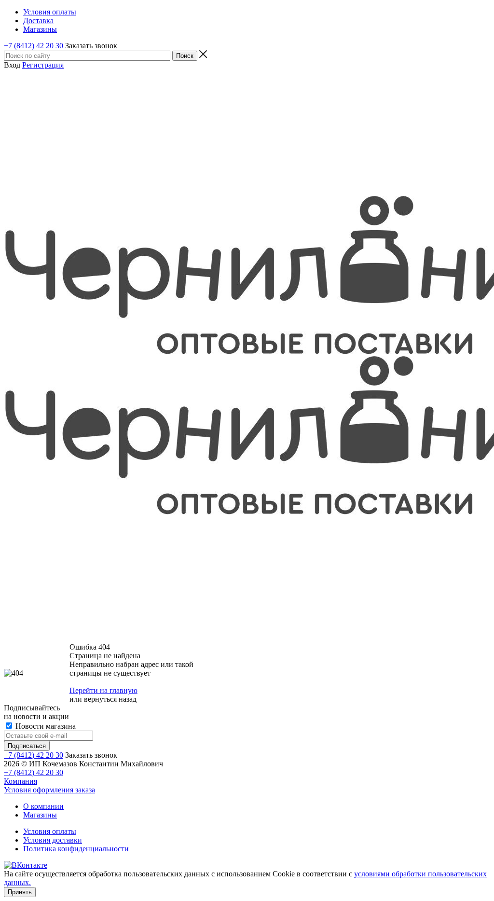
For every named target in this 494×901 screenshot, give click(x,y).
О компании (43, 806)
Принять (20, 892)
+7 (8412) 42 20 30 (33, 46)
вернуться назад (110, 699)
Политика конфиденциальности (76, 849)
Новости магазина (45, 726)
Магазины (40, 815)
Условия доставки (52, 840)
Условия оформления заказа (49, 790)
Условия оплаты (49, 831)
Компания (20, 781)
